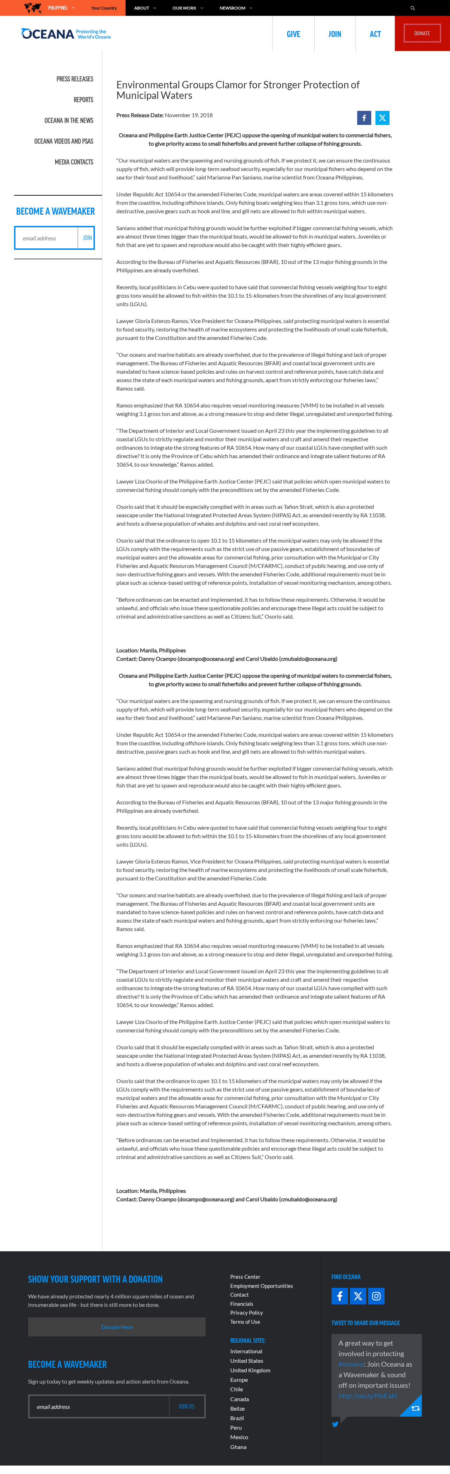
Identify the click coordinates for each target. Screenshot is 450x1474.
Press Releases (75, 78)
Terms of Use (245, 1321)
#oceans (351, 1364)
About (141, 8)
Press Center (245, 1276)
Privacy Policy (246, 1312)
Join (335, 33)
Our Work (184, 8)
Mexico (239, 1437)
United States (246, 1360)
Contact (239, 1294)
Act (375, 33)
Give (293, 33)
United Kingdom (250, 1370)
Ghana (238, 1446)
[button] (364, 118)
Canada (239, 1399)
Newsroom (232, 8)
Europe (239, 1379)
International (246, 1351)
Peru (236, 1427)
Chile (236, 1389)
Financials (241, 1304)
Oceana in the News (69, 120)
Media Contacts (74, 161)
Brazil (237, 1418)
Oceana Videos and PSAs (63, 141)
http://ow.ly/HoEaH (368, 1395)
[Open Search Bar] (416, 8)
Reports (83, 99)
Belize (237, 1408)
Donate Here (117, 1326)
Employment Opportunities (261, 1286)
